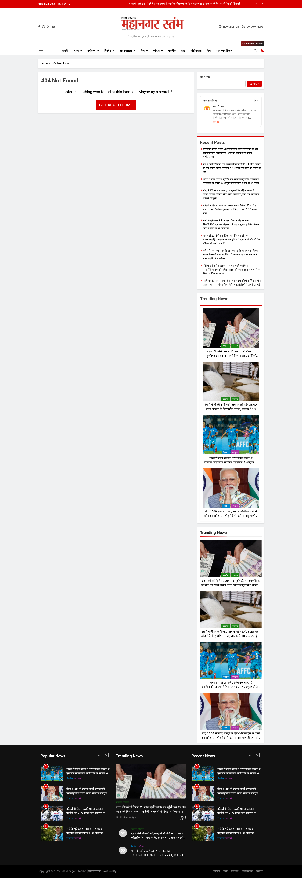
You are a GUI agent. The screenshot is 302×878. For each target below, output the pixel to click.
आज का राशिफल (224, 50)
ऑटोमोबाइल (196, 50)
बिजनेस (107, 50)
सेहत (183, 50)
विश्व (143, 50)
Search (205, 77)
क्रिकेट (226, 452)
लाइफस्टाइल (126, 50)
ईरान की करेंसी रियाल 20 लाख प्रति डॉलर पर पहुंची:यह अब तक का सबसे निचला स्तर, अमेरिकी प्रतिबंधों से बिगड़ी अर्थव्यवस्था (230, 152)
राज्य (76, 50)
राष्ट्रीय (65, 50)
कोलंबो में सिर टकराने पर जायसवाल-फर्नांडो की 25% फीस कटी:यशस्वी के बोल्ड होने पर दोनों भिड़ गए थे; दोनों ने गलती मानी (230, 209)
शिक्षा (209, 50)
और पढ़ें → (217, 122)
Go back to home (115, 105)
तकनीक (172, 50)
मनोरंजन (91, 50)
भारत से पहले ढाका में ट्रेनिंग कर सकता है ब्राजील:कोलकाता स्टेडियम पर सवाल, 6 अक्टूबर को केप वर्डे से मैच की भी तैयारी (231, 463)
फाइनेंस (225, 345)
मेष (255, 100)
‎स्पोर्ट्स (156, 50)
